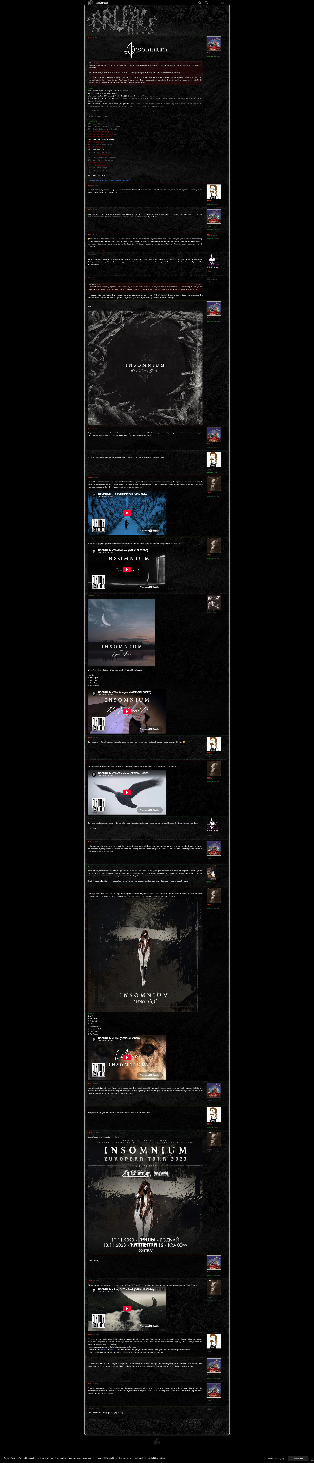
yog (93, 284)
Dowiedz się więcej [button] (275, 1458)
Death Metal (193, 1422)
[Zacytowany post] (100, 285)
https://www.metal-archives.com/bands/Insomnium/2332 (111, 181)
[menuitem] (226, 1430)
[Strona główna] (90, 3)
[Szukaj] (199, 2)
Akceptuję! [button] (298, 1459)
